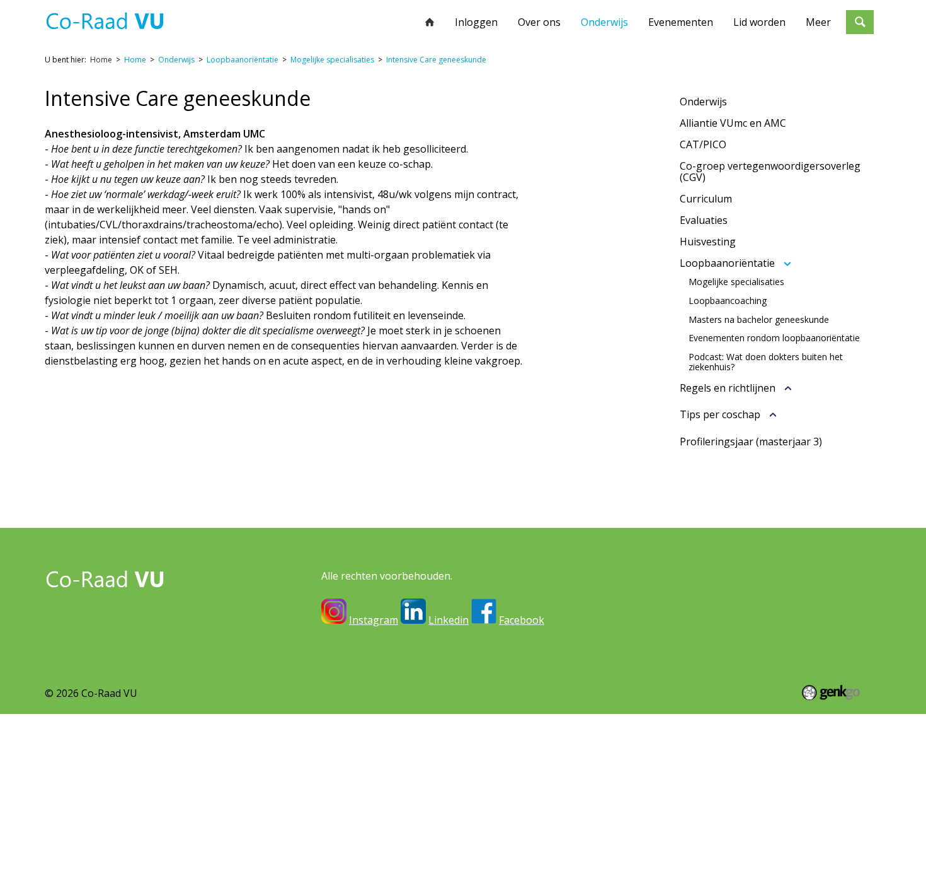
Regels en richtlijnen (727, 388)
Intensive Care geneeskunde (436, 59)
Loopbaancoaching (728, 301)
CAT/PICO (703, 144)
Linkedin (448, 620)
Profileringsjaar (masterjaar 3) (751, 441)
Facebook (521, 620)
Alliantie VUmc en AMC (733, 123)
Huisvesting (708, 241)
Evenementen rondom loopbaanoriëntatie (774, 338)
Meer (818, 22)
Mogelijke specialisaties (332, 59)
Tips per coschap (720, 415)
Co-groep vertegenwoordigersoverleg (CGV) (770, 171)
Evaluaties (704, 220)
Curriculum (706, 198)
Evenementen (680, 22)
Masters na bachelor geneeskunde (759, 320)
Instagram (373, 620)
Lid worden (759, 22)
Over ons (539, 22)
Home (429, 22)
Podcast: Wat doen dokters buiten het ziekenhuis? (766, 362)
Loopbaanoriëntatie (242, 59)
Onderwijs (604, 22)
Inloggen (476, 22)
